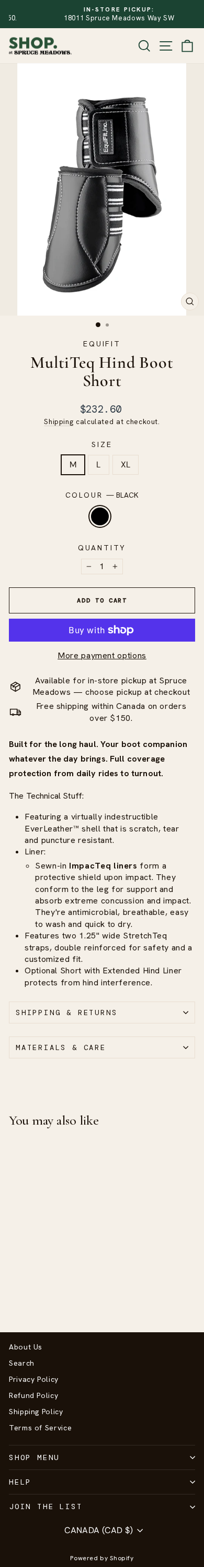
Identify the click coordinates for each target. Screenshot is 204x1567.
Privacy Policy (34, 1379)
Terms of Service (40, 1427)
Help (20, 1482)
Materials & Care (61, 1047)
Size (102, 444)
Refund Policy (33, 1395)
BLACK (99, 516)
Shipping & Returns (66, 1012)
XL (126, 464)
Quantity (102, 547)
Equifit (102, 343)
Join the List (45, 1506)
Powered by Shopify (102, 1558)
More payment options (102, 655)
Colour (102, 495)
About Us (25, 1347)
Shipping (58, 421)
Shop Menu (34, 1457)
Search (22, 1363)
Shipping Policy (36, 1411)
